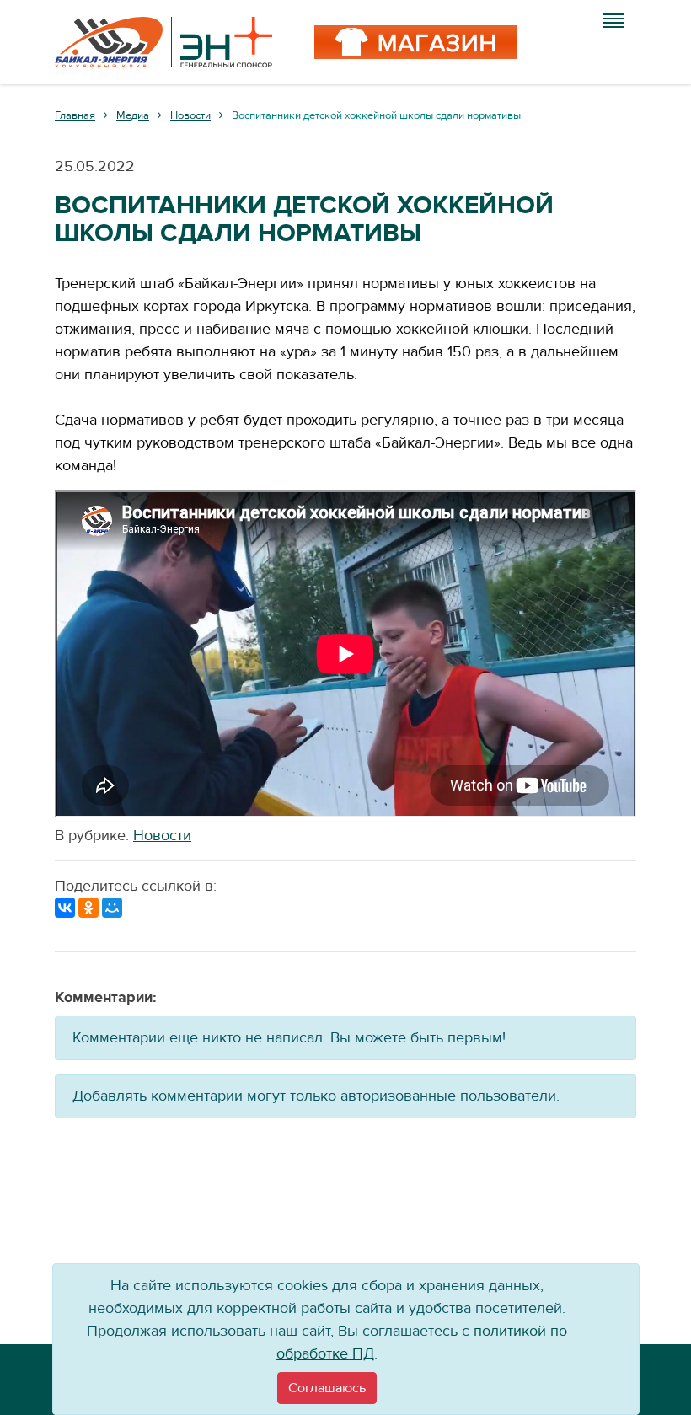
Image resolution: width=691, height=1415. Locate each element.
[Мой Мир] (112, 908)
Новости (162, 835)
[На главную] (163, 42)
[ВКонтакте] (65, 908)
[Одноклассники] (88, 908)
